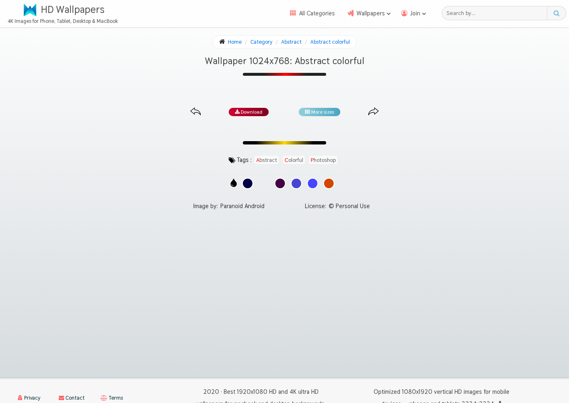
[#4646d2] (296, 183)
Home (235, 41)
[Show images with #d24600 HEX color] (328, 183)
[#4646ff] (312, 183)
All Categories (317, 13)
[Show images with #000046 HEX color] (247, 183)
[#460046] (280, 183)
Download (251, 112)
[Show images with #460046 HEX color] (280, 183)
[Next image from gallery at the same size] (373, 111)
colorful (293, 160)
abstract (266, 160)
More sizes (322, 112)
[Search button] (556, 13)
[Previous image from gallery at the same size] (195, 111)
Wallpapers (371, 13)
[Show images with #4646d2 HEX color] (296, 183)
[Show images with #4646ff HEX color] (312, 183)
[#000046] (247, 183)
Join (415, 13)
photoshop (323, 160)
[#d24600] (328, 183)
